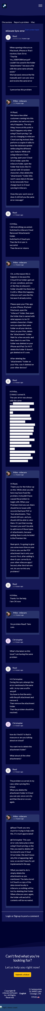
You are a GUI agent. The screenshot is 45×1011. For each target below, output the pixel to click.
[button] (40, 5)
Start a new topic (32, 29)
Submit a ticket (23, 974)
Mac (33, 22)
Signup (17, 916)
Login (8, 916)
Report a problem (21, 22)
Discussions (7, 22)
